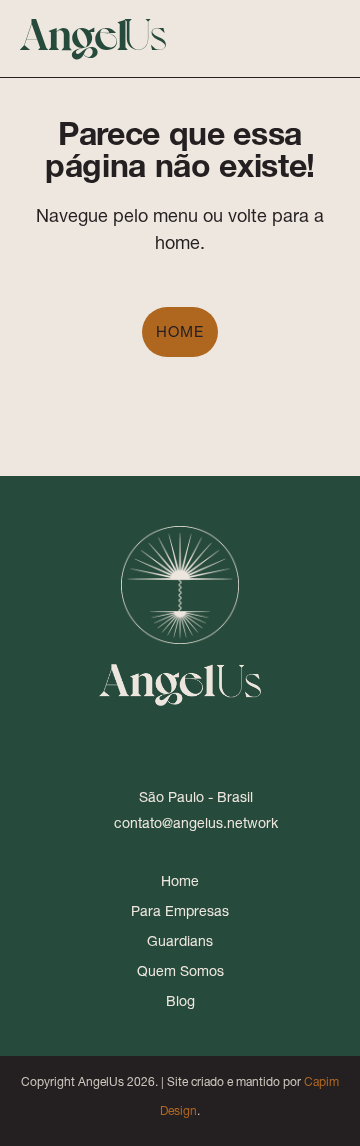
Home (180, 331)
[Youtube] (204, 740)
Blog (180, 1001)
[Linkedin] (108, 740)
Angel (93, 31)
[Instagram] (156, 740)
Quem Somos (180, 971)
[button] (287, 38)
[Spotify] (252, 740)
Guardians (180, 941)
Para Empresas (180, 911)
